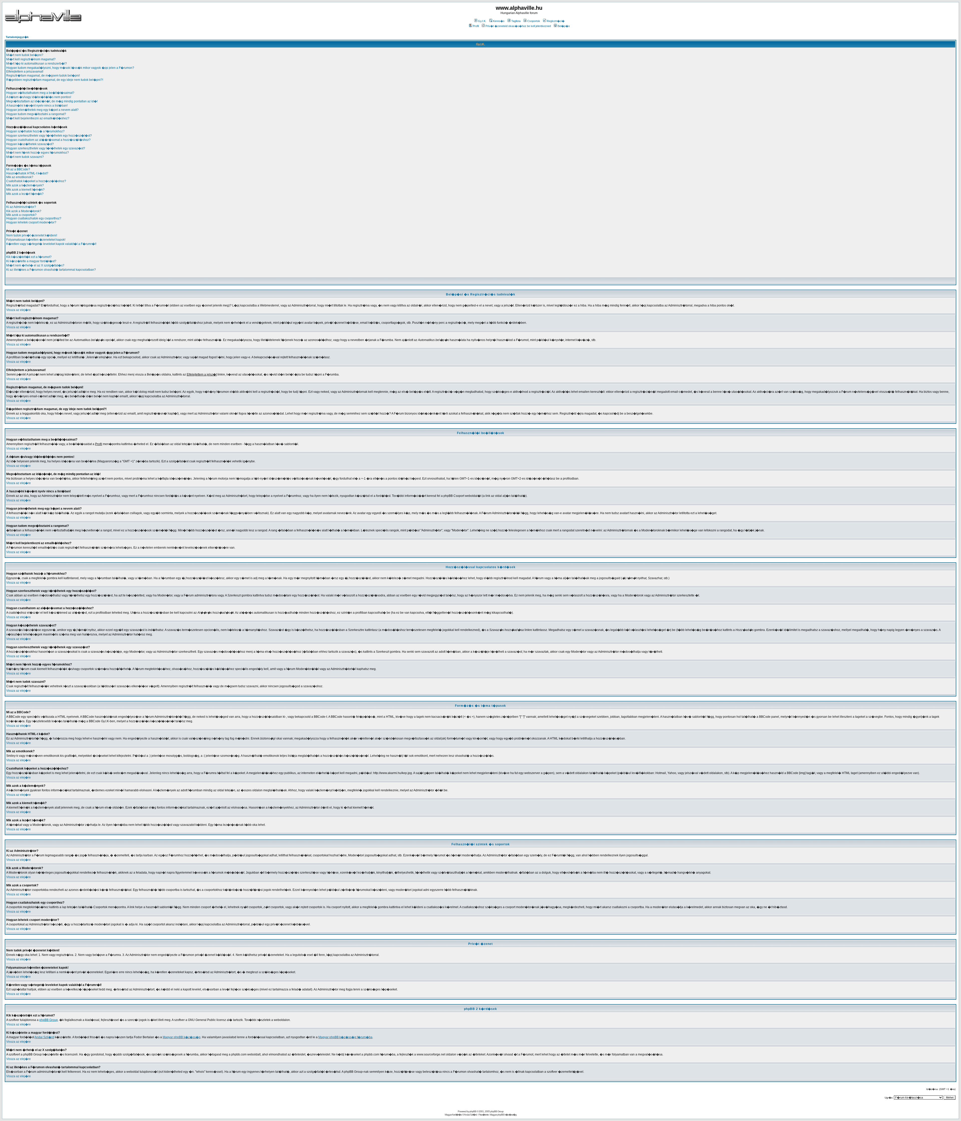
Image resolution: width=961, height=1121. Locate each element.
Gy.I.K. (482, 21)
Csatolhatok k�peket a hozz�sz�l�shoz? (36, 181)
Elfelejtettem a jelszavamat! (24, 71)
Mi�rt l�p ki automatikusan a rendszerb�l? (36, 63)
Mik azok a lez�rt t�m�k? (25, 194)
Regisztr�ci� (556, 21)
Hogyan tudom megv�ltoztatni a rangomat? (36, 114)
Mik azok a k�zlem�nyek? (25, 185)
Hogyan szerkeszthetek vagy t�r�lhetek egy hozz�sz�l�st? (49, 135)
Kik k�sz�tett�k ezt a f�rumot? (29, 257)
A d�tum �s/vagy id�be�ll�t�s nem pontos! (38, 97)
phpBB (472, 1111)
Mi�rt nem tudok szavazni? (25, 157)
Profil (476, 26)
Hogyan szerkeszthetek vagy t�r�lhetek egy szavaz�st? (45, 148)
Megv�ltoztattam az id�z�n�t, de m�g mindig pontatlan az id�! (52, 101)
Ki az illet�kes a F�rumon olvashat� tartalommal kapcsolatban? (51, 269)
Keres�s (499, 21)
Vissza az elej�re (18, 310)
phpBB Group (48, 1020)
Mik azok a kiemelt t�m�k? (25, 189)
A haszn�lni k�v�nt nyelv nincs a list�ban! (37, 105)
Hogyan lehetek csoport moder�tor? (31, 222)
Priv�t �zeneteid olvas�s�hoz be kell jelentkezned (518, 26)
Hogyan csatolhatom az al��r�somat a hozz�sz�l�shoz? (48, 140)
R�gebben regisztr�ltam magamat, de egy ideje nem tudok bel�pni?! (54, 80)
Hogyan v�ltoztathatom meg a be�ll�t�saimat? (40, 93)
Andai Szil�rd (44, 1037)
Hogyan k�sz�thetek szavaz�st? (30, 144)
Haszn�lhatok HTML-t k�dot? (27, 173)
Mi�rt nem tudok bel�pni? (24, 55)
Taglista (516, 21)
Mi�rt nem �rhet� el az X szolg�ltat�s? (35, 265)
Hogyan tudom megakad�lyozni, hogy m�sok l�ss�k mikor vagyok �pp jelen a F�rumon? (70, 68)
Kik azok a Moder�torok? (23, 211)
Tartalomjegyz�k (17, 37)
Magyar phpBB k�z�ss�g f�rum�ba (345, 1037)
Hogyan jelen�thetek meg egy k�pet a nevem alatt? (42, 110)
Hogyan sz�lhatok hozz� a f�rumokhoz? (35, 131)
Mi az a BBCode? (18, 169)
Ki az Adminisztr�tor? (21, 207)
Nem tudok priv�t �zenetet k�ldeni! (31, 235)
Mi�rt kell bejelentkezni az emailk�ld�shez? (37, 118)
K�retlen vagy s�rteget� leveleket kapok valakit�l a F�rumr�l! (51, 244)
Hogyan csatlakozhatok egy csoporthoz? (33, 218)
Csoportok (533, 21)
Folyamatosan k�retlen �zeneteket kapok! (35, 239)
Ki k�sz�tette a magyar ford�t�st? (31, 261)
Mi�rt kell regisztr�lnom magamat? (31, 59)
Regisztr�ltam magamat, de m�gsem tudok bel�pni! (43, 75)
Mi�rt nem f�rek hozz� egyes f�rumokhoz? (37, 152)
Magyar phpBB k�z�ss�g (181, 1037)
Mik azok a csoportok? (21, 215)
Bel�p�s (564, 26)
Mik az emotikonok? (19, 177)
